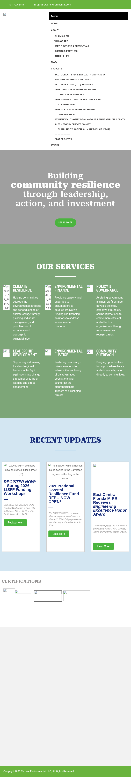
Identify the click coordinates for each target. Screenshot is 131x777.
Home (54, 23)
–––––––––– (62, 134)
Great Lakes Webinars (71, 94)
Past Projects (63, 139)
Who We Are (61, 41)
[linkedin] (109, 4)
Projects (56, 68)
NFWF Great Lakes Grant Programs (75, 89)
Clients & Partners (65, 51)
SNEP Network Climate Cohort (72, 124)
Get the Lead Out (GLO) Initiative (73, 84)
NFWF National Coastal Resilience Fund (77, 99)
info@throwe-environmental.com (52, 4)
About (55, 30)
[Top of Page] (121, 768)
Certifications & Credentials (71, 46)
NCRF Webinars (66, 104)
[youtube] (116, 4)
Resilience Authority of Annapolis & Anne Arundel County (89, 119)
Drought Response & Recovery (72, 79)
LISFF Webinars (66, 114)
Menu (54, 16)
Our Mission (61, 36)
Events (55, 145)
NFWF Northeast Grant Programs (74, 109)
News (54, 62)
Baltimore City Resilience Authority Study (79, 74)
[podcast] (124, 4)
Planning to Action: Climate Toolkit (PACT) (84, 129)
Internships (61, 56)
